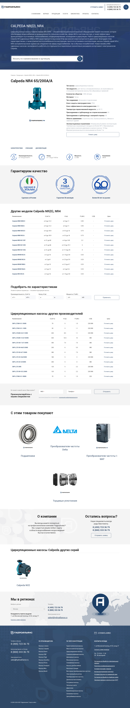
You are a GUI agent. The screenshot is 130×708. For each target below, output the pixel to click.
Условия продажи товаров (102, 669)
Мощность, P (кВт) (72, 294)
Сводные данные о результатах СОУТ (106, 680)
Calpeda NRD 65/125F (19, 240)
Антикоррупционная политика (103, 671)
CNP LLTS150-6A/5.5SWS (20, 347)
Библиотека (75, 14)
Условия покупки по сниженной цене (105, 674)
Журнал (46, 14)
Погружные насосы (72, 682)
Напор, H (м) (42, 294)
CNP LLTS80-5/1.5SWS (19, 323)
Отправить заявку (96, 7)
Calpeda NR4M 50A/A (18, 269)
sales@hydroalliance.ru (113, 5)
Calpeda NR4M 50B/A (18, 264)
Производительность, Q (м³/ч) (20, 294)
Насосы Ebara (43, 651)
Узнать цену (92, 134)
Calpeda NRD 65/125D (19, 245)
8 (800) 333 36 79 (114, 9)
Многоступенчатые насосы (74, 648)
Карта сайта (32, 702)
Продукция (56, 14)
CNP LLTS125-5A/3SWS (19, 357)
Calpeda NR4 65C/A (18, 274)
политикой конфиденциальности (68, 397)
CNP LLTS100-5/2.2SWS (19, 371)
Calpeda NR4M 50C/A (18, 259)
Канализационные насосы (74, 691)
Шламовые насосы (72, 693)
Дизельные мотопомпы (73, 679)
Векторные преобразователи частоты (78, 671)
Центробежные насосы (73, 696)
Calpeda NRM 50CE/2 (18, 231)
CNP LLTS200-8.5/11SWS (20, 333)
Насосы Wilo (42, 668)
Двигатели (69, 688)
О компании (36, 14)
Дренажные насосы (72, 657)
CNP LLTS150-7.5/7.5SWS (20, 343)
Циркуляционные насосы (74, 651)
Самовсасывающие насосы (75, 654)
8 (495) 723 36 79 (114, 7)
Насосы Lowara (43, 646)
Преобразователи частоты (74, 677)
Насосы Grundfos (44, 660)
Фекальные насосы (72, 660)
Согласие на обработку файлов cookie (106, 677)
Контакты (95, 14)
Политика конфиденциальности (104, 666)
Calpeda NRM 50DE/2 (18, 221)
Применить (107, 297)
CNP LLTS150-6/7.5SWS (19, 352)
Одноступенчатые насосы (74, 646)
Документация (41, 148)
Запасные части (71, 685)
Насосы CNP (42, 654)
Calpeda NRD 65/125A (19, 250)
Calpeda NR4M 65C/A (18, 255)
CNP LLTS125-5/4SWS (19, 362)
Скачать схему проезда (18, 620)
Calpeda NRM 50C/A (18, 235)
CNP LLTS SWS (16, 366)
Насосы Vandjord (44, 665)
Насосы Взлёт (43, 671)
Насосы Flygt (43, 657)
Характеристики (17, 148)
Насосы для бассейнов (73, 665)
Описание (29, 148)
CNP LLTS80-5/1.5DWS (19, 376)
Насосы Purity (43, 662)
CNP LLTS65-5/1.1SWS (19, 328)
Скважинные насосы (72, 662)
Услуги (65, 14)
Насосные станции (72, 668)
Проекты (85, 14)
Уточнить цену (108, 221)
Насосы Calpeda (44, 648)
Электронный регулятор (74, 674)
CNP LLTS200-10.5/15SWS (20, 338)
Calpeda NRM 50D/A (18, 226)
